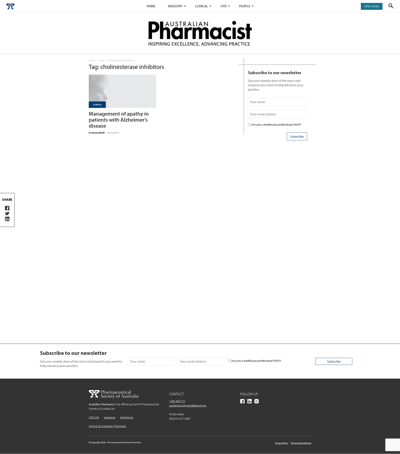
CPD (224, 6)
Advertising (126, 417)
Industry (175, 6)
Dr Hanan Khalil (97, 132)
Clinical (201, 6)
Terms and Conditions (301, 443)
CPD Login (371, 6)
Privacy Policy (281, 443)
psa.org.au (109, 417)
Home (151, 6)
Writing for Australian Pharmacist (107, 426)
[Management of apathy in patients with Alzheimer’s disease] (122, 91)
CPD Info (94, 417)
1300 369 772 (177, 401)
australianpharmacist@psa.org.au (187, 405)
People (244, 6)
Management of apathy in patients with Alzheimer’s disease (119, 119)
